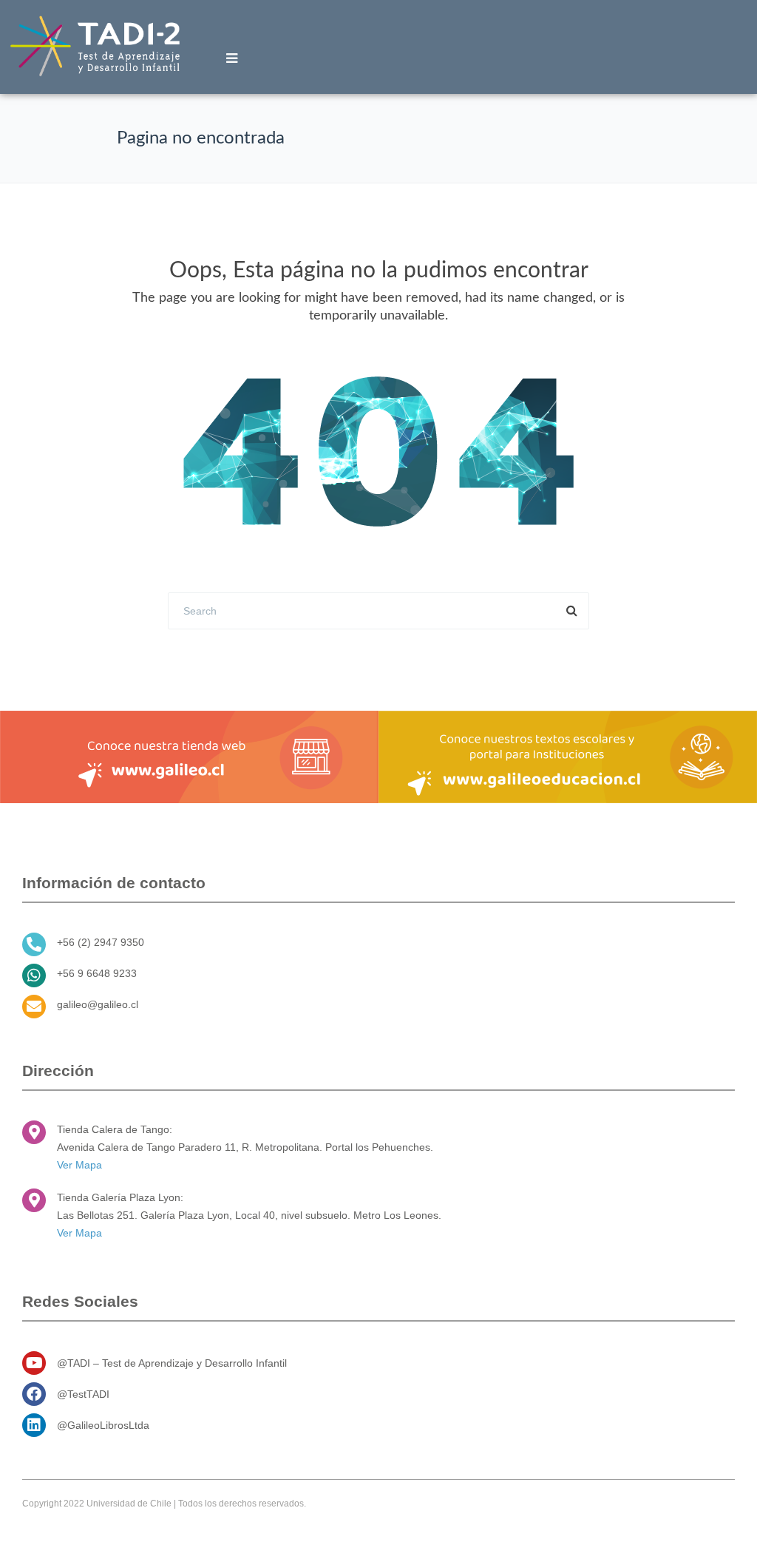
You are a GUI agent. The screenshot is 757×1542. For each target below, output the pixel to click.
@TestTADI (83, 1394)
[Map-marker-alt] (34, 1132)
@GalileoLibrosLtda (103, 1425)
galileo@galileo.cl (97, 1004)
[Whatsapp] (34, 975)
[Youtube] (34, 1363)
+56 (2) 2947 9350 (100, 942)
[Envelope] (34, 1006)
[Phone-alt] (34, 944)
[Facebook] (34, 1394)
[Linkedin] (34, 1425)
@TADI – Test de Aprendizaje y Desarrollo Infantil (172, 1363)
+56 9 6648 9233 (97, 973)
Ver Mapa (79, 1165)
